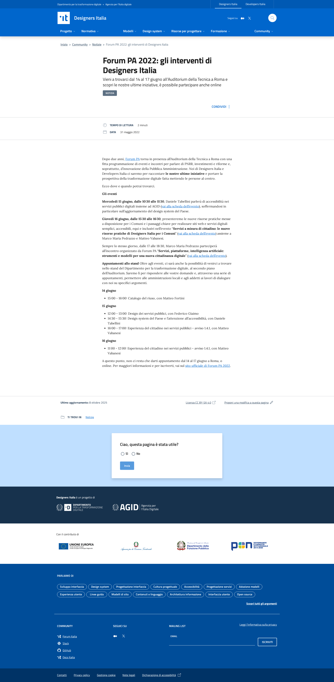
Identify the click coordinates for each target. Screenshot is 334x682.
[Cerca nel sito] (272, 18)
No (138, 453)
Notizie (96, 44)
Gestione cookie (106, 675)
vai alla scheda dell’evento (180, 206)
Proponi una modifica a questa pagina (248, 402)
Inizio (64, 44)
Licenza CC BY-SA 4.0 (201, 402)
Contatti (62, 675)
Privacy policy (82, 675)
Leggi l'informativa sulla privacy (258, 624)
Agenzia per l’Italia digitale (118, 4)
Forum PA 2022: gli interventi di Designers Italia (137, 44)
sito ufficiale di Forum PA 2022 (207, 366)
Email (173, 636)
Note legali (128, 675)
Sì (127, 453)
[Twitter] (248, 17)
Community (80, 44)
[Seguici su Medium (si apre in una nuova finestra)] (115, 636)
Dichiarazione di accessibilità (159, 675)
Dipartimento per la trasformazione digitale (79, 4)
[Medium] (241, 17)
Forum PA (132, 159)
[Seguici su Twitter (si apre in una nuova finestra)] (123, 636)
